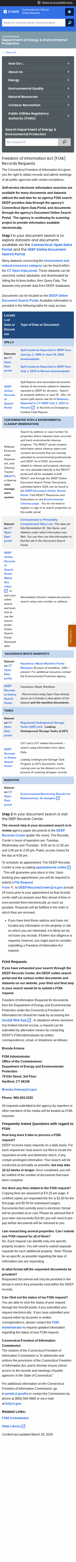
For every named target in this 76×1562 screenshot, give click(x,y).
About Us (11, 52)
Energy (13, 80)
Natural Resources (23, 96)
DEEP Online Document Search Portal (34, 251)
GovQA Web (14, 1020)
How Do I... (16, 63)
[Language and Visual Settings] (69, 12)
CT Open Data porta (21, 270)
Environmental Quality (26, 88)
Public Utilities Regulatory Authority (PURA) (28, 116)
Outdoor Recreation (24, 105)
